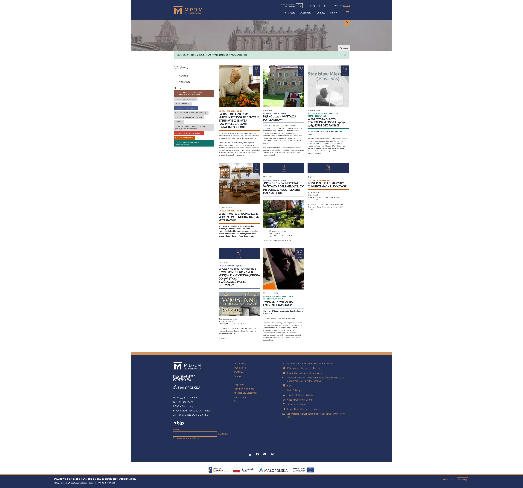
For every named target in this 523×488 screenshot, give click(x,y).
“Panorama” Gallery (297, 404)
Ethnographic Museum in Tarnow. (303, 368)
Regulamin (239, 384)
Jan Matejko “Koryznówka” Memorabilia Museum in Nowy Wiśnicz (316, 415)
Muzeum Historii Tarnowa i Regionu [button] (188, 117)
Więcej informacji (106, 482)
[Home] (188, 10)
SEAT (290, 385)
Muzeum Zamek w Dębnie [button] (185, 108)
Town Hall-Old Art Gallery (300, 395)
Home (345, 48)
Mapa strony (240, 397)
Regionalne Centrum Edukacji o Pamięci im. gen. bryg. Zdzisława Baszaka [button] (191, 127)
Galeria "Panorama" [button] (182, 104)
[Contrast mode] (319, 5)
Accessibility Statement (245, 393)
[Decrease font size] (314, 5)
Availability (305, 12)
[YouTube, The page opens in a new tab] (264, 454)
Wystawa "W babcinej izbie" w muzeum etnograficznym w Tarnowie (239, 217)
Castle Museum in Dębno (299, 400)
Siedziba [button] (178, 122)
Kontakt (238, 376)
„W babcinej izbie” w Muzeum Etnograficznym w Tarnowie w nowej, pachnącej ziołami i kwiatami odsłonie (239, 120)
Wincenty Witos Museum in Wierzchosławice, (310, 363)
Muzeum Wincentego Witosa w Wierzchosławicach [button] (187, 143)
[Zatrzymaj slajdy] (325, 5)
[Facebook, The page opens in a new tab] (257, 454)
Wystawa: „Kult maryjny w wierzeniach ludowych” (327, 185)
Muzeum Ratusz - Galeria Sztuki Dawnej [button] (190, 113)
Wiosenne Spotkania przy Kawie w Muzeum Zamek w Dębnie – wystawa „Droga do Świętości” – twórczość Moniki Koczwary (239, 277)
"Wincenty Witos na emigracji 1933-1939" (278, 303)
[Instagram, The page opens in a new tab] (250, 454)
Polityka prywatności (244, 388)
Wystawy (238, 372)
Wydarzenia (240, 367)
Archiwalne (184, 81)
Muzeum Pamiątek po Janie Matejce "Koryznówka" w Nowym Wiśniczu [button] (189, 93)
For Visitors (289, 12)
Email (176, 429)
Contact (321, 12)
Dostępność (240, 363)
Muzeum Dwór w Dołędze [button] (185, 99)
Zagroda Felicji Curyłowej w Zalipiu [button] (188, 133)
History (333, 12)
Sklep (236, 401)
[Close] (345, 55)
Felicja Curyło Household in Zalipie (304, 373)
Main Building (294, 390)
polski (346, 6)
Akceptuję (462, 480)
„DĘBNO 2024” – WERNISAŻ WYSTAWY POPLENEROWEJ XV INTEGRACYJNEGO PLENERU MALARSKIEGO (283, 188)
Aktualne (183, 75)
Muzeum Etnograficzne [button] (184, 138)
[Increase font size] (311, 5)
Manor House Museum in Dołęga (303, 409)
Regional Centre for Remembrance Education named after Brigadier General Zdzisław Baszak (315, 379)
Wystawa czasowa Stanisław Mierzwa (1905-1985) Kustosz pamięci (326, 122)
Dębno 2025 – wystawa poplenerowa (279, 118)
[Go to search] (347, 23)
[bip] (178, 423)
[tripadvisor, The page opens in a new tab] (272, 454)
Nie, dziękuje (448, 480)
